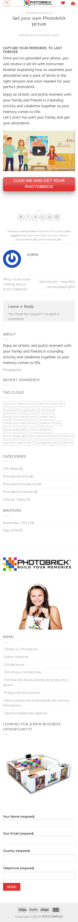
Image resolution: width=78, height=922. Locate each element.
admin (55, 35)
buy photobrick (58, 235)
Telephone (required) (18, 868)
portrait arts (65, 435)
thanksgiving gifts (46, 442)
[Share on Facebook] (28, 217)
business (9, 410)
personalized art (40, 429)
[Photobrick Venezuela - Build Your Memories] (38, 3)
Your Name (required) (18, 816)
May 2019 (10, 530)
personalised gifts (27, 239)
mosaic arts (46, 416)
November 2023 (16, 523)
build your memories (33, 235)
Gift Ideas (10, 469)
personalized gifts (50, 239)
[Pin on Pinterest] (50, 217)
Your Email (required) (18, 833)
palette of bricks (50, 423)
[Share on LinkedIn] (57, 217)
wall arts (66, 442)
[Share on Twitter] (35, 217)
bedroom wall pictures (18, 403)
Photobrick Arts (15, 476)
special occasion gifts (18, 442)
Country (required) (16, 851)
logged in (36, 314)
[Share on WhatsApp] (21, 217)
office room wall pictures (20, 423)
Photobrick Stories (18, 492)
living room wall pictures (19, 416)
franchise (48, 410)
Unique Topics (14, 499)
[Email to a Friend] (42, 217)
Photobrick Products (39, 13)
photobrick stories (42, 435)
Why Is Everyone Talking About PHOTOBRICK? (16, 284)
